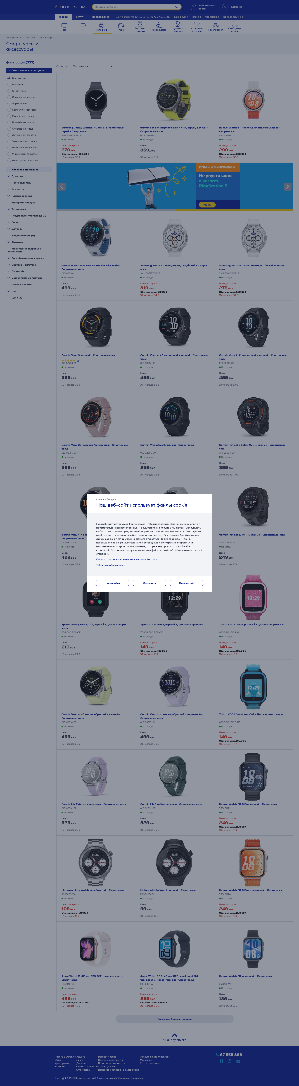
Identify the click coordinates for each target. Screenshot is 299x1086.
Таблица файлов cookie (110, 565)
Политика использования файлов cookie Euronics (126, 559)
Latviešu (101, 499)
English (112, 499)
